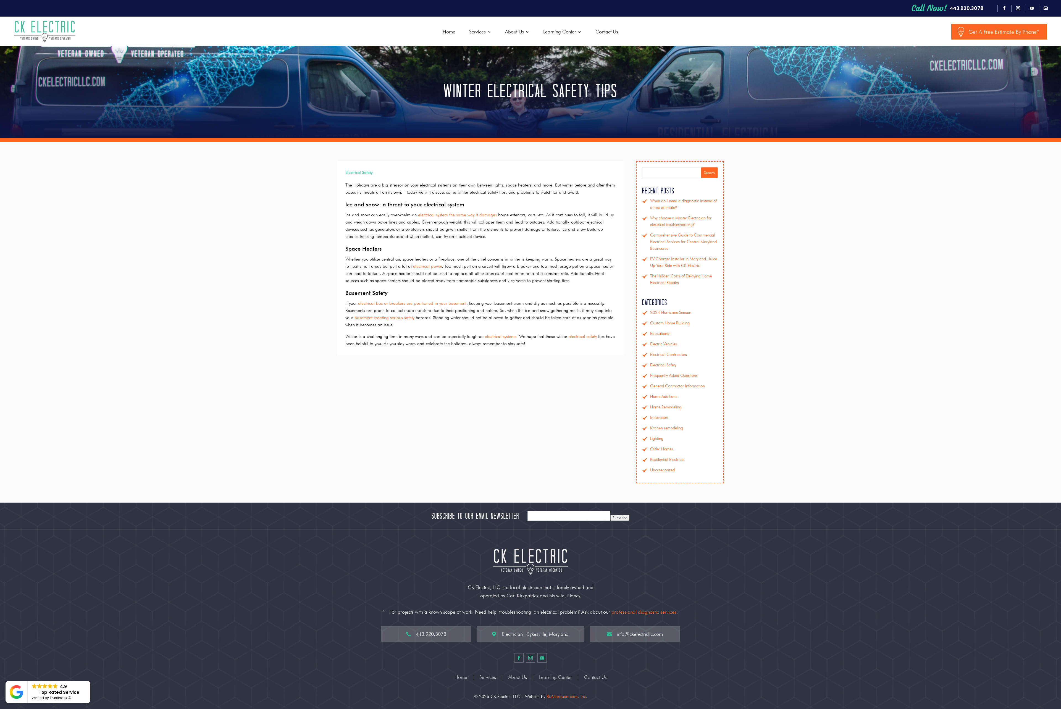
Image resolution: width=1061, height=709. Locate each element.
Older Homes (661, 449)
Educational (660, 333)
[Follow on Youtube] (1032, 8)
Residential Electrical (667, 459)
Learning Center (559, 32)
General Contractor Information (677, 386)
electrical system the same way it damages (457, 214)
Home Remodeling (665, 407)
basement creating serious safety (384, 317)
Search (709, 172)
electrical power (427, 266)
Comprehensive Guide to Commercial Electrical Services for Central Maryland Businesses (683, 242)
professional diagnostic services (643, 612)
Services (477, 32)
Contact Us (606, 32)
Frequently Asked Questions (674, 375)
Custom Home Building (670, 323)
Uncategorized (662, 470)
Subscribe (620, 518)
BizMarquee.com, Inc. (567, 696)
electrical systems (500, 336)
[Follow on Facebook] (1004, 8)
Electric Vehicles (663, 344)
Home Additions (663, 396)
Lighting (656, 438)
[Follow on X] (1046, 8)
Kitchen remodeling (666, 428)
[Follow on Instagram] (1018, 8)
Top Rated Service (59, 692)
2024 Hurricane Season (670, 312)
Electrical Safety (359, 172)
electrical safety (583, 336)
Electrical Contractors (668, 354)
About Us (514, 32)
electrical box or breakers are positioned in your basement (412, 303)
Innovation (659, 417)
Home (449, 32)
